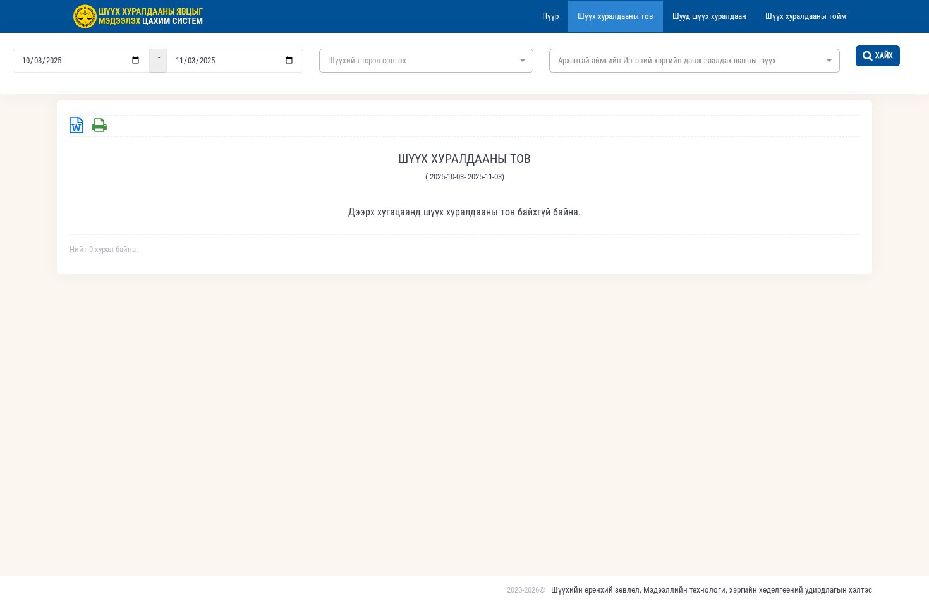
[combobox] (426, 61)
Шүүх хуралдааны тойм (805, 16)
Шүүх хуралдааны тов (615, 16)
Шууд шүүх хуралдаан (709, 16)
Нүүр (550, 16)
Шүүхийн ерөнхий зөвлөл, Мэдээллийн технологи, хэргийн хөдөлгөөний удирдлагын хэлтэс (711, 590)
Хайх (884, 55)
